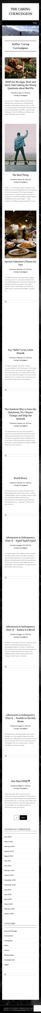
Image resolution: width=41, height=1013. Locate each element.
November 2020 (10, 885)
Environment (8, 936)
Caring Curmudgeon (21, 95)
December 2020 (9, 880)
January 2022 (9, 851)
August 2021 (8, 856)
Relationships (9, 955)
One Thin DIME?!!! (20, 781)
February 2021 (9, 870)
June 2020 (7, 894)
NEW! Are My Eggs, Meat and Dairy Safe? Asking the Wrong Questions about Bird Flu (20, 85)
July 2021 (7, 861)
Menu (35, 23)
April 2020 (8, 899)
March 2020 (8, 904)
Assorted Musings (10, 931)
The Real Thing (20, 175)
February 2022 (9, 846)
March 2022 (8, 842)
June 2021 (7, 866)
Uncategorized (9, 960)
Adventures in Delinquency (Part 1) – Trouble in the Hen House (20, 718)
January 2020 (9, 913)
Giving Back (8, 941)
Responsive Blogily (20, 1010)
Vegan (6, 965)
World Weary (20, 478)
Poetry (6, 950)
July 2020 (7, 890)
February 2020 (9, 909)
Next (23, 817)
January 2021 (9, 875)
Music (6, 945)
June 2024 (7, 837)
